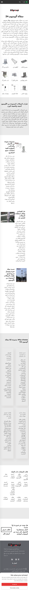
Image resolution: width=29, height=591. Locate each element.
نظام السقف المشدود (12, 499)
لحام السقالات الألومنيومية (18, 484)
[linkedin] (12, 559)
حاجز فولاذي (23, 80)
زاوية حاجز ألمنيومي (22, 93)
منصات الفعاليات (5, 498)
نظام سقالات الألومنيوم (18, 475)
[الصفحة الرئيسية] (14, 10)
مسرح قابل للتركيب (22, 67)
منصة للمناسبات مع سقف (25, 499)
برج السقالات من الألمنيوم (25, 476)
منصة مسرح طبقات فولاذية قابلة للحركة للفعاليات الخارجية (12, 488)
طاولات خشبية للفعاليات (18, 499)
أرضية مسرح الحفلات (12, 475)
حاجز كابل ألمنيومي (12, 80)
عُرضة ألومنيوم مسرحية (5, 484)
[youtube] (16, 559)
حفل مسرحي (6, 475)
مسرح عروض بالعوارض (25, 484)
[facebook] (18, 559)
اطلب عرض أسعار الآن (6, 530)
